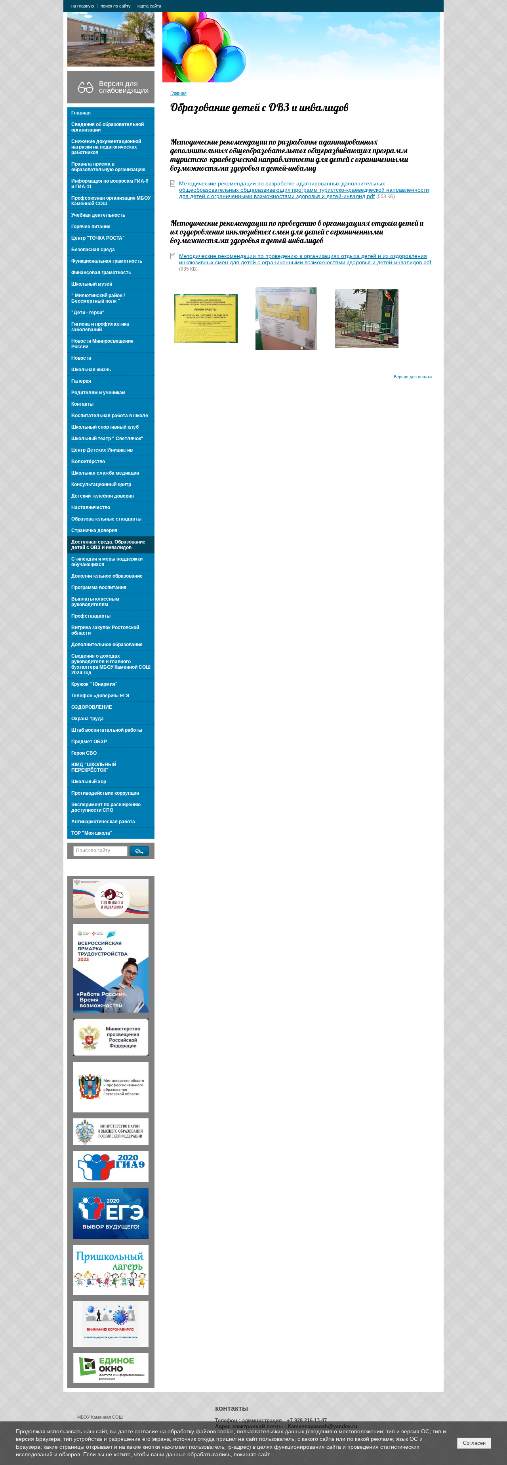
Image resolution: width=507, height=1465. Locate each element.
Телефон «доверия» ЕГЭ (100, 695)
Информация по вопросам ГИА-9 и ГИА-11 (110, 183)
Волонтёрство (88, 461)
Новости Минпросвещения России (102, 343)
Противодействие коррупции (105, 793)
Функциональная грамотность (106, 261)
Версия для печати (413, 376)
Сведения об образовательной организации (107, 127)
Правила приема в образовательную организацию (108, 166)
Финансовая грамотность (101, 272)
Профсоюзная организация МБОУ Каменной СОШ (111, 200)
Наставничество (90, 507)
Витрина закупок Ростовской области (105, 630)
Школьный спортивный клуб (105, 427)
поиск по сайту (116, 6)
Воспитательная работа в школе (109, 415)
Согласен (474, 1443)
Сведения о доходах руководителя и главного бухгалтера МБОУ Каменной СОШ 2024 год (111, 664)
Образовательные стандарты (106, 519)
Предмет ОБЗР (89, 741)
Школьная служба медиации (105, 473)
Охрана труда (87, 718)
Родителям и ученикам (98, 392)
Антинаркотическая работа (103, 821)
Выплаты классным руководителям (95, 601)
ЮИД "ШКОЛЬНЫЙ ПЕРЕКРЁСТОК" (93, 767)
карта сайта (149, 6)
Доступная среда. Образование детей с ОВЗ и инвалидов (108, 544)
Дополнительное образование (107, 576)
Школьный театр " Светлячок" (107, 438)
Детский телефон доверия (102, 496)
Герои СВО (84, 753)
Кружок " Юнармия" (94, 684)
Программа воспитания (98, 587)
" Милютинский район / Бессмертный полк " (98, 298)
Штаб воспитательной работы (106, 730)
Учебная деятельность (98, 215)
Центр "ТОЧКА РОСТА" (98, 238)
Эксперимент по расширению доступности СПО (106, 807)
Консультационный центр (101, 484)
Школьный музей (91, 284)
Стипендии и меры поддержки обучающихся (107, 561)
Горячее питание (91, 226)
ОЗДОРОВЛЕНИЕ (91, 707)
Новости (81, 358)
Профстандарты (91, 616)
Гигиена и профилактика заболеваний (100, 326)
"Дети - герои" (88, 312)
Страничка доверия (94, 530)
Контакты (82, 404)
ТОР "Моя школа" (91, 833)
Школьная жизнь (91, 369)
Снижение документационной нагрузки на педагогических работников (106, 147)
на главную (82, 6)
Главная (81, 113)
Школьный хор (88, 781)
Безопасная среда (93, 249)
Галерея (81, 381)
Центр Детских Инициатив (102, 450)
